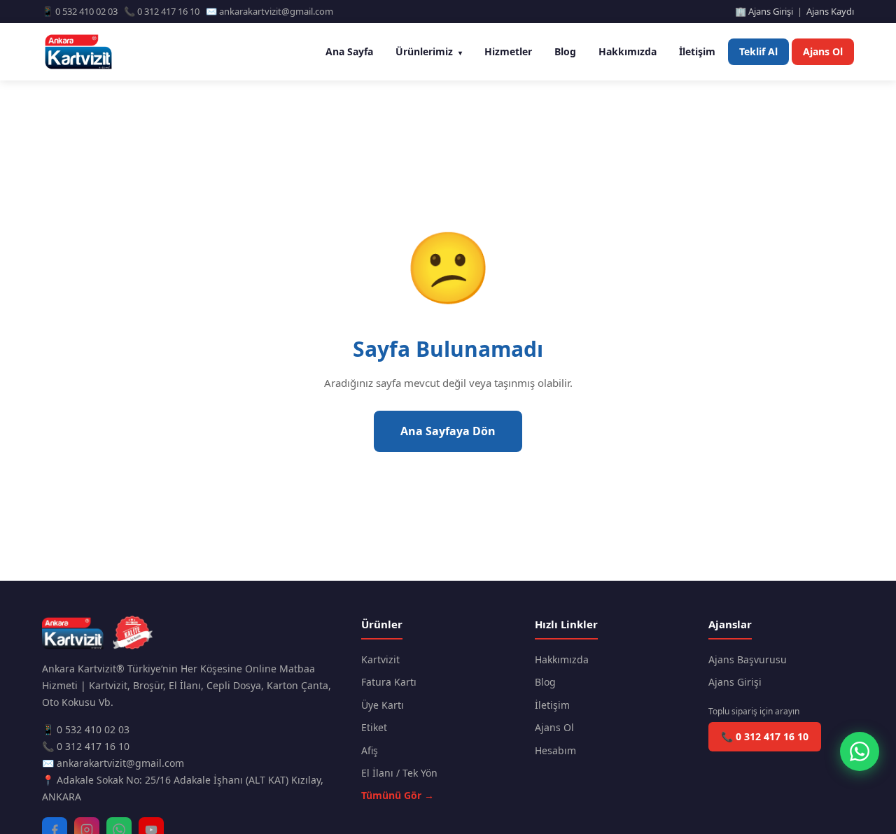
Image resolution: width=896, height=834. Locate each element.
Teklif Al (758, 51)
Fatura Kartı (388, 681)
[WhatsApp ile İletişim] (859, 751)
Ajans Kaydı (830, 11)
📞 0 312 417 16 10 (86, 746)
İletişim (697, 51)
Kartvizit (380, 659)
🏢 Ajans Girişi (764, 11)
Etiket (374, 727)
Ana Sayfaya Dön (448, 431)
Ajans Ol (823, 51)
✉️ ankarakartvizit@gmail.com (113, 763)
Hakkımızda (627, 51)
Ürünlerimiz (429, 51)
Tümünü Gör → (397, 795)
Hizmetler (508, 51)
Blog (565, 51)
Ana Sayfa (349, 51)
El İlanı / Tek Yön (399, 772)
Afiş (369, 750)
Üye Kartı (382, 705)
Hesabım (555, 750)
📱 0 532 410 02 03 (86, 729)
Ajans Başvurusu (747, 659)
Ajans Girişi (735, 681)
